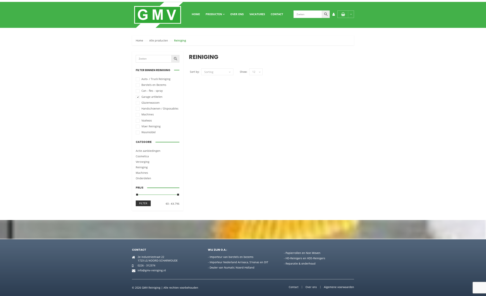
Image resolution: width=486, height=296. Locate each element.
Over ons (237, 14)
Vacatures (257, 14)
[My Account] (333, 14)
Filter (143, 203)
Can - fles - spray (152, 90)
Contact (277, 14)
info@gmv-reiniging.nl (152, 270)
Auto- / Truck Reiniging (155, 79)
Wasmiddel (148, 132)
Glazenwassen (150, 102)
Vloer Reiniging (151, 126)
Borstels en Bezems (153, 85)
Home (196, 14)
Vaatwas (146, 120)
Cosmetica (142, 156)
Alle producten (158, 40)
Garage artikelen (152, 97)
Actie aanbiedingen (148, 151)
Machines (147, 114)
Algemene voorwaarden (339, 287)
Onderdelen (143, 178)
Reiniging (142, 167)
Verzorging (142, 162)
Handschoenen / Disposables (159, 108)
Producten (214, 14)
